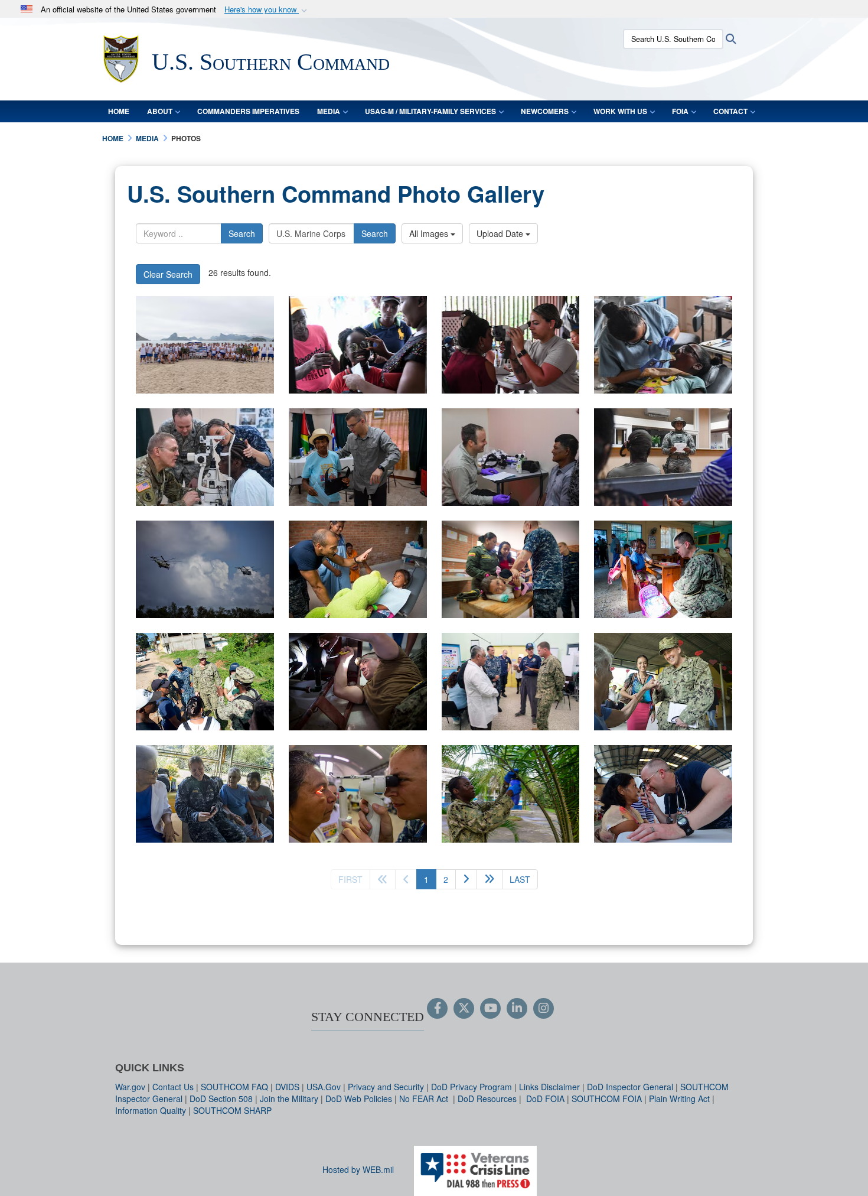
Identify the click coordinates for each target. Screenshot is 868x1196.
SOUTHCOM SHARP (232, 1110)
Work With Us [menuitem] (620, 111)
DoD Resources (487, 1098)
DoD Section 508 (221, 1098)
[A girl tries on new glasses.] (358, 345)
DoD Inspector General (630, 1087)
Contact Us (173, 1087)
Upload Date (501, 233)
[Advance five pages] (489, 879)
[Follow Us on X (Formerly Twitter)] (463, 1009)
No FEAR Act (425, 1098)
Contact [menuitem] (730, 111)
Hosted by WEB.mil (358, 1169)
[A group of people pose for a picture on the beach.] (205, 345)
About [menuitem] (159, 111)
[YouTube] (490, 1009)
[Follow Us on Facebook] (437, 1009)
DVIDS (287, 1087)
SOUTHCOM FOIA (607, 1098)
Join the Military (289, 1098)
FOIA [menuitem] (680, 111)
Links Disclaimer (549, 1087)
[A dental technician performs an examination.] (663, 345)
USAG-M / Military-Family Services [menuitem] (430, 111)
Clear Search (167, 274)
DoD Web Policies (358, 1098)
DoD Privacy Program (471, 1087)
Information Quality (150, 1110)
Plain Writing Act (679, 1098)
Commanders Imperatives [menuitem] (248, 111)
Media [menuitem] (328, 111)
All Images (430, 233)
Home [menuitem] (118, 111)
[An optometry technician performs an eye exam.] (511, 345)
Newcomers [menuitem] (545, 111)
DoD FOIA (545, 1098)
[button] (266, 10)
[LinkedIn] (517, 1009)
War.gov (130, 1087)
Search (242, 233)
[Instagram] (543, 1009)
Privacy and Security (386, 1087)
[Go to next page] (466, 879)
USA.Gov (323, 1087)
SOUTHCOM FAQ (234, 1087)
